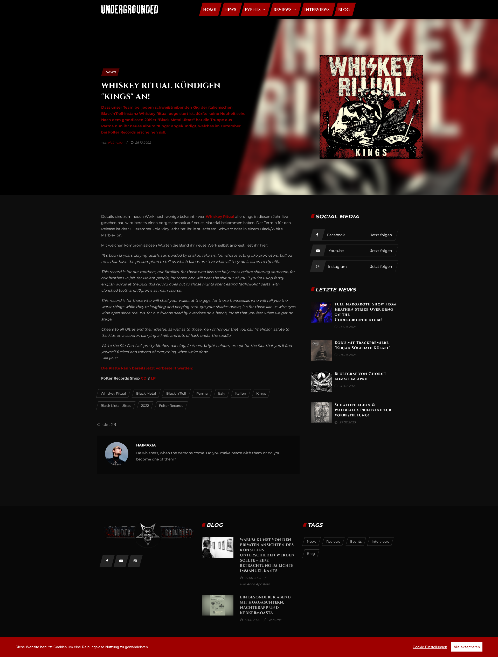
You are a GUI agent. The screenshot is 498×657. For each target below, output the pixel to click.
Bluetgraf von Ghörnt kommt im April (360, 376)
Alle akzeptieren (467, 647)
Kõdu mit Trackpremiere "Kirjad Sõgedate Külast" (362, 345)
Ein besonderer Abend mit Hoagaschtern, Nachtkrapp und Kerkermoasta (265, 605)
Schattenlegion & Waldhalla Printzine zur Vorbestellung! (363, 410)
